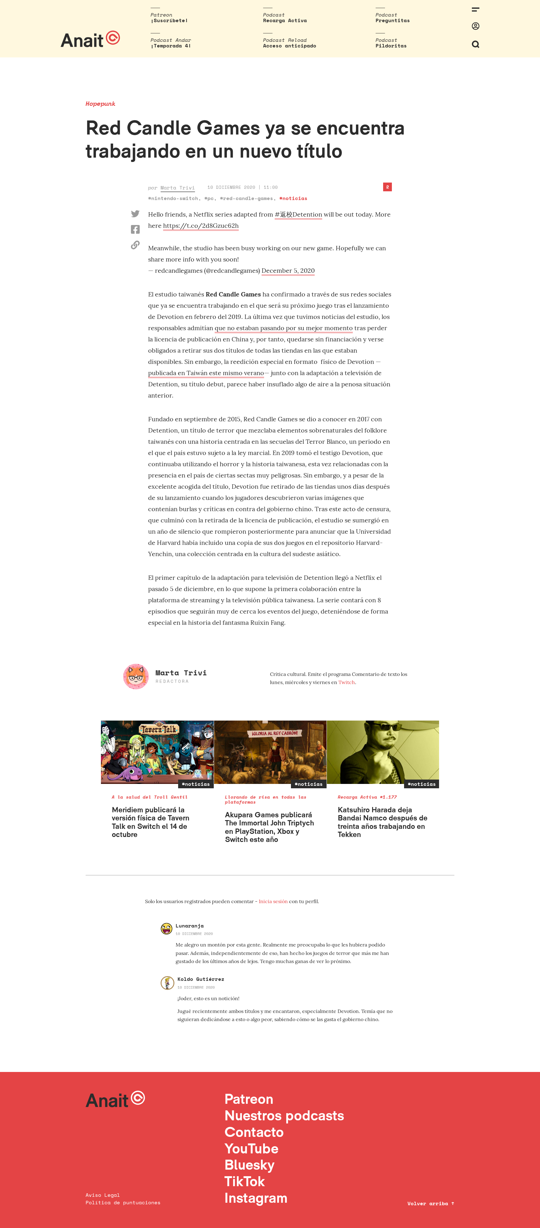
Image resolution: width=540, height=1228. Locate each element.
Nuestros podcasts (284, 1115)
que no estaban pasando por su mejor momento (284, 328)
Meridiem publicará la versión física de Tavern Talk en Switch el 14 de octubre (150, 822)
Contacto (254, 1131)
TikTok (244, 1181)
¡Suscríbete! (169, 20)
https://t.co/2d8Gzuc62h (201, 225)
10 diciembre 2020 (194, 933)
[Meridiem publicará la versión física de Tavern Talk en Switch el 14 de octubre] (157, 752)
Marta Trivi (178, 187)
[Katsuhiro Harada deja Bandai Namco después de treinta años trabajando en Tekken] (383, 752)
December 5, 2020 (288, 270)
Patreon (248, 1098)
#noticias (293, 198)
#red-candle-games (246, 198)
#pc (209, 198)
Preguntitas (393, 20)
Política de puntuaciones (123, 1202)
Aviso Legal (103, 1195)
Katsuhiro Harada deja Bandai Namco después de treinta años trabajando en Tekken (383, 822)
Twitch (346, 682)
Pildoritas (391, 45)
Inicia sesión (274, 901)
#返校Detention (298, 214)
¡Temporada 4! (171, 45)
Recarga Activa (285, 20)
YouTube (251, 1148)
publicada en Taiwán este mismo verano (206, 373)
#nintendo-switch (173, 198)
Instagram (256, 1197)
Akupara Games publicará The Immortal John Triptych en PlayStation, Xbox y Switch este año (269, 827)
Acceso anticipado (289, 45)
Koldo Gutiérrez (201, 979)
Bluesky (249, 1164)
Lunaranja (190, 925)
